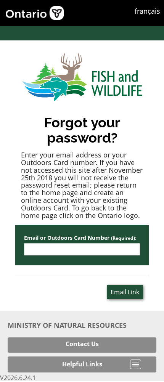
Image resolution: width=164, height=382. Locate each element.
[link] (82, 343)
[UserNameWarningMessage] (82, 253)
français (147, 11)
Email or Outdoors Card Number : (80, 237)
